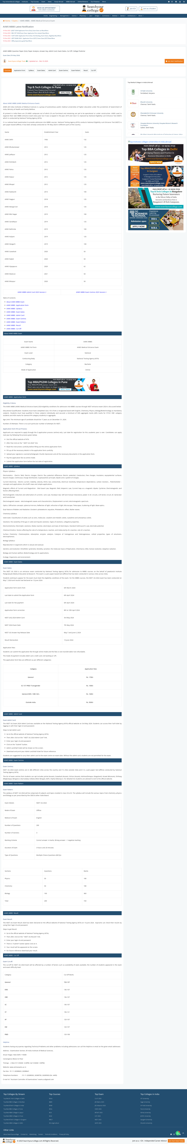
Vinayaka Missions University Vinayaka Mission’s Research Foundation (159, 124)
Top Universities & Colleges (11, 2)
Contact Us (24, 1134)
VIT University (144, 1098)
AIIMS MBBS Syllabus (14, 309)
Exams (15, 21)
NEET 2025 (98, 1120)
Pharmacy (83, 16)
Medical (115, 16)
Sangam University (146, 1120)
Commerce (106, 16)
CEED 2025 (98, 1109)
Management (64, 16)
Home (46, 16)
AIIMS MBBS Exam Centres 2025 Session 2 (91, 292)
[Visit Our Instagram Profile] (171, 2)
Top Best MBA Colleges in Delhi (13, 1123)
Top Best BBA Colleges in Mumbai (14, 1102)
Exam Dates (41, 70)
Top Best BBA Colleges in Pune (13, 1109)
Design (97, 16)
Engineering (53, 16)
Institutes (25, 2)
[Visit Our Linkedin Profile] (183, 2)
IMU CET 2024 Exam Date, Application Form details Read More (30, 33)
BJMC (50, 1102)
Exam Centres (63, 70)
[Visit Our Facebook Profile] (168, 2)
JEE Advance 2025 (100, 1105)
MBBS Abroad (70, 2)
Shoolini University (146, 1123)
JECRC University (145, 1116)
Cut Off (93, 70)
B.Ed (50, 1116)
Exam (43, 2)
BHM (50, 1105)
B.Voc (50, 1098)
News (50, 2)
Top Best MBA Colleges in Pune (13, 1116)
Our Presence (95, 2)
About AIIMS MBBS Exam (15, 302)
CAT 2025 (98, 1116)
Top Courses (35, 2)
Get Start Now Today (176, 1141)
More (104, 2)
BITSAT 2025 (98, 1113)
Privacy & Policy (64, 1134)
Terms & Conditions (51, 1134)
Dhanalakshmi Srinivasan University (152, 113)
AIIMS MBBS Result (13, 325)
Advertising (32, 1134)
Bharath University (146, 102)
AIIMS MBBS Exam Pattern (16, 322)
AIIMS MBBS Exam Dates (15, 312)
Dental (122, 16)
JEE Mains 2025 (99, 1102)
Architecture (132, 16)
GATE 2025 (98, 1123)
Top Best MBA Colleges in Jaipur (13, 1113)
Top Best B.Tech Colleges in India (13, 1105)
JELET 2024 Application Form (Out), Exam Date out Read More (29, 30)
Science (74, 16)
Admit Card (52, 70)
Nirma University (145, 1113)
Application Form (19, 70)
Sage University (145, 1102)
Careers (40, 1134)
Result (86, 70)
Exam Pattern (75, 70)
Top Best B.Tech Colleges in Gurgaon (14, 1120)
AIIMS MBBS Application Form (17, 305)
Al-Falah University (146, 91)
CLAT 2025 (98, 1098)
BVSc (50, 1109)
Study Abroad (58, 2)
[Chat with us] (178, 1133)
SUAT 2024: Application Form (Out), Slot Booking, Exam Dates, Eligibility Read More (36, 36)
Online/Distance (83, 2)
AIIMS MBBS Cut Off (13, 329)
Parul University (145, 1109)
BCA (50, 1113)
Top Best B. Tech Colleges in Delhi (14, 1098)
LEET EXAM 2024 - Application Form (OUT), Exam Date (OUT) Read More (33, 38)
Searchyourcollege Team (28, 61)
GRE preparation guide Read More (21, 41)
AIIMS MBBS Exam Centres (16, 319)
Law (90, 16)
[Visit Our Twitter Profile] (175, 2)
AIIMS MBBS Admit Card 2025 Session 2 (32, 292)
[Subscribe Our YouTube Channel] (179, 2)
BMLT (51, 1120)
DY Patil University (146, 1105)
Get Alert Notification (175, 61)
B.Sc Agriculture (54, 1123)
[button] (131, 9)
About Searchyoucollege (11, 1134)
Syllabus (31, 70)
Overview (8, 70)
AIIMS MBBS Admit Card (15, 315)
